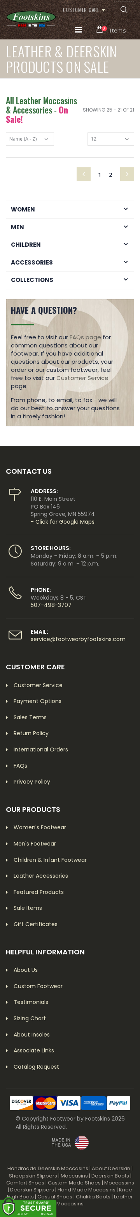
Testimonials (31, 1002)
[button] (124, 10)
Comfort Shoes (25, 1182)
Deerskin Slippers (32, 1189)
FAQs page (85, 337)
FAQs (20, 766)
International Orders (41, 749)
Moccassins (119, 1182)
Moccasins (74, 1175)
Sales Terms (30, 717)
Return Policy (31, 733)
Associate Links (34, 1050)
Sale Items (28, 908)
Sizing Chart (30, 1018)
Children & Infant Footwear (50, 860)
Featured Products (39, 892)
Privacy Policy (32, 782)
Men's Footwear (35, 843)
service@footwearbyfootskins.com (78, 639)
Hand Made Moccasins (87, 1189)
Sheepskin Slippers (33, 1175)
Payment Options (37, 701)
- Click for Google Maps (62, 522)
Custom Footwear (38, 986)
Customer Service (82, 378)
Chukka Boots (93, 1196)
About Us (26, 970)
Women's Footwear (40, 827)
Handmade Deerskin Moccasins (47, 1168)
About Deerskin (111, 1168)
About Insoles (32, 1034)
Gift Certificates (36, 924)
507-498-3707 (51, 605)
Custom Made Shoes (74, 1182)
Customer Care (81, 10)
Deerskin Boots (110, 1175)
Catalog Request (36, 1067)
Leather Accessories (41, 876)
